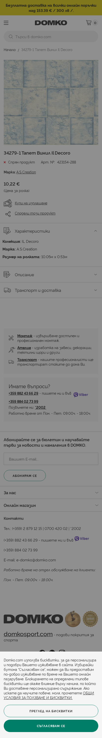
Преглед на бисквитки (51, 711)
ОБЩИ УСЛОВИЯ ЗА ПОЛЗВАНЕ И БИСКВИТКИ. (49, 695)
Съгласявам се (51, 726)
